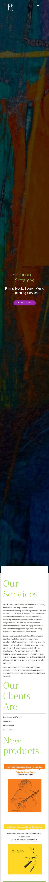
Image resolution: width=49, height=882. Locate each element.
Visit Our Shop (24, 303)
